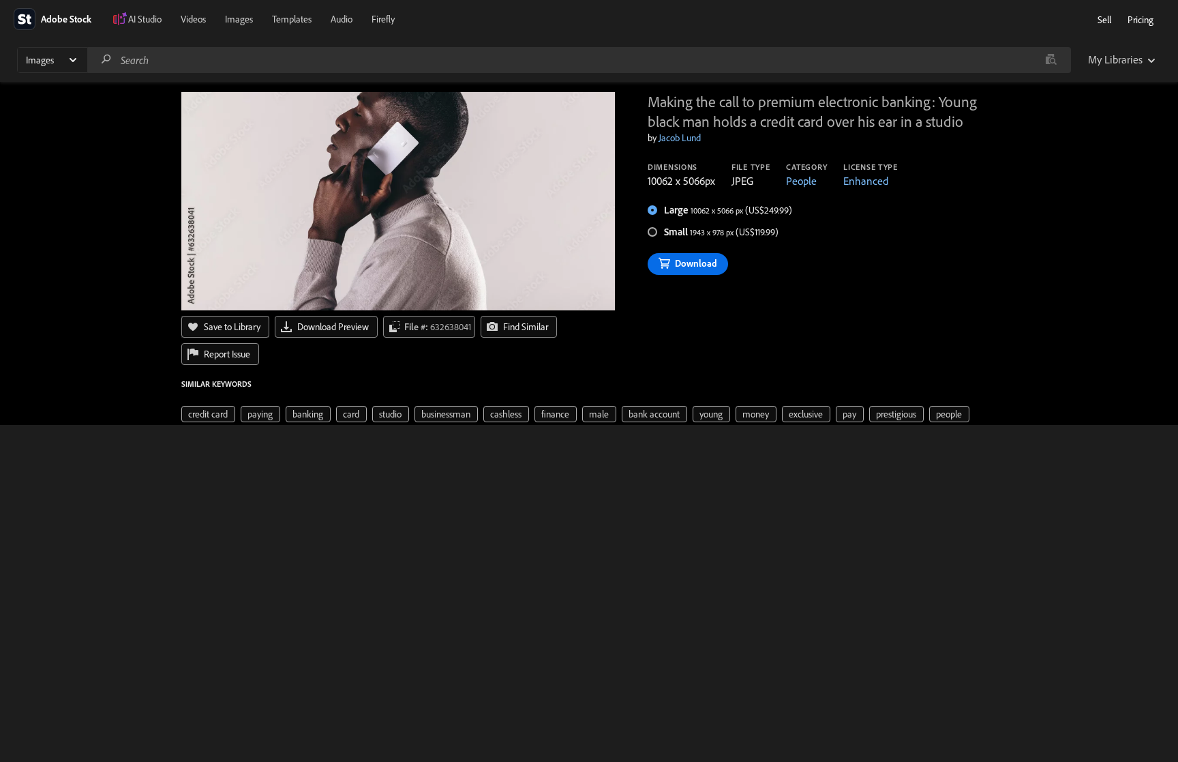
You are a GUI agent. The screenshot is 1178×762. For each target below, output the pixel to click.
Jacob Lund (680, 138)
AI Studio (145, 19)
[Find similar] (1050, 60)
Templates (292, 19)
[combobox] (578, 60)
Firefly (383, 19)
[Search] (106, 59)
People (801, 181)
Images (239, 19)
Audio (341, 19)
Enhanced (865, 181)
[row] (208, 414)
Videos (193, 19)
